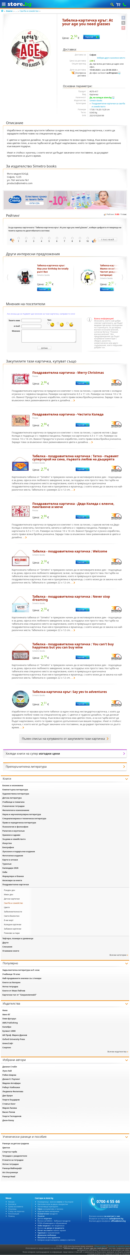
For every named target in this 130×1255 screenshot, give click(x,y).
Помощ (11, 1216)
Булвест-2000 (9, 1031)
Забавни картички (12, 928)
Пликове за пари (12, 933)
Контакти (12, 1204)
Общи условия (100, 1246)
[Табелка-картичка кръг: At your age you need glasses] (31, 49)
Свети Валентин (12, 916)
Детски (45, 1218)
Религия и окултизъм (13, 831)
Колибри (6, 1027)
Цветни (6, 1147)
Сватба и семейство (29, 11)
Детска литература (12, 798)
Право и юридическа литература (19, 822)
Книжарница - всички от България (55, 1202)
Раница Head (8, 1176)
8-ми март (8, 920)
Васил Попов (8, 1112)
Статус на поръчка (16, 1211)
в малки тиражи (52, 1230)
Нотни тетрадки (10, 1164)
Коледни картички (12, 924)
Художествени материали (48, 1211)
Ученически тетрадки (13, 806)
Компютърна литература (15, 789)
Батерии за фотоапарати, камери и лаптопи (56, 1240)
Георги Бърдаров (11, 1099)
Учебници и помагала (13, 802)
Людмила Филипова (12, 1091)
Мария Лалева (9, 1108)
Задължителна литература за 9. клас (21, 970)
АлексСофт (7, 1043)
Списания (7, 946)
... (16, 11)
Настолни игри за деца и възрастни (53, 1204)
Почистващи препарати (48, 1206)
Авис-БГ (6, 1014)
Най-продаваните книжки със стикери (21, 978)
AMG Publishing (10, 1022)
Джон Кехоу (8, 1120)
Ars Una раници (10, 1172)
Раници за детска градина (15, 1143)
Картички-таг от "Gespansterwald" (19, 994)
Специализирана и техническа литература (24, 818)
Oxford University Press (13, 1039)
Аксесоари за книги (12, 880)
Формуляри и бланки (13, 876)
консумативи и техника (50, 1209)
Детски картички (12, 898)
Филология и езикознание (15, 810)
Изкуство (7, 843)
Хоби (4, 872)
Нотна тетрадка (10, 986)
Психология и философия (15, 826)
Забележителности (13, 911)
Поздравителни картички (15, 884)
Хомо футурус (9, 1018)
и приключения (48, 1233)
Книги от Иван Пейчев (13, 990)
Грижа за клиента (15, 1206)
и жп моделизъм (51, 1225)
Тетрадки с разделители (14, 1156)
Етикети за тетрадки (12, 1160)
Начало (11, 1202)
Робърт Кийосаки (11, 1087)
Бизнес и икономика (12, 785)
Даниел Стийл (9, 1066)
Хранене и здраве (11, 835)
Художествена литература (15, 793)
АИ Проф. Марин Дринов (14, 1035)
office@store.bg (118, 1221)
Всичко (51, 1228)
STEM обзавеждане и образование (52, 1223)
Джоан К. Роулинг (11, 1079)
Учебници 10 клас (11, 974)
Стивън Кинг (9, 1103)
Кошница (12, 1209)
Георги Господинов (11, 1116)
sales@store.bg (116, 1218)
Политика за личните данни (119, 1246)
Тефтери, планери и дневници (17, 938)
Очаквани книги (10, 951)
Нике (4, 1010)
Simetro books (96, 100)
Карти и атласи (10, 859)
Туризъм (6, 864)
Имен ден (8, 894)
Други (5, 942)
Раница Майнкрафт (12, 1168)
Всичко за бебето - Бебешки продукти (54, 1221)
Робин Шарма (9, 1075)
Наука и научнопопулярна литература (21, 814)
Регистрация (13, 1213)
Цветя (7, 907)
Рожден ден (9, 890)
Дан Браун (7, 1095)
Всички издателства (117, 1051)
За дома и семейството (14, 839)
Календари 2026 (10, 868)
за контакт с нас (112, 1216)
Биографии (8, 847)
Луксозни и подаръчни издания (18, 851)
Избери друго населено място (111, 57)
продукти (48, 1213)
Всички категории (118, 955)
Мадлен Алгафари (11, 1083)
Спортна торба (9, 1151)
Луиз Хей (7, 1070)
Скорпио (6, 1047)
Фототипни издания (12, 855)
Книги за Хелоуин (11, 982)
